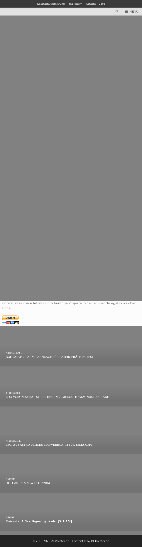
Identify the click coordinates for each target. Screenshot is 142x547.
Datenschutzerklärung (51, 3)
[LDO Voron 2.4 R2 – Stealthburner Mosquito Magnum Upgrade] (71, 404)
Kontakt (91, 3)
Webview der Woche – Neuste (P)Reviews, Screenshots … (26, 249)
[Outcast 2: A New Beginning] (71, 490)
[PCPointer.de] (11, 12)
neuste (13, 282)
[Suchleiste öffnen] (117, 12)
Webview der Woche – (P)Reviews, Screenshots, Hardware (29, 51)
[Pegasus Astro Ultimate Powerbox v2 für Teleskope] (71, 452)
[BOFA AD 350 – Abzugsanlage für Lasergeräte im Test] (71, 364)
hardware (14, 83)
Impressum (75, 3)
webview (58, 83)
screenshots (42, 83)
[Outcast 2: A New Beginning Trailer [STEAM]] (71, 529)
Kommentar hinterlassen (21, 45)
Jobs (102, 3)
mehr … (36, 68)
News (12, 78)
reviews (28, 83)
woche (8, 88)
